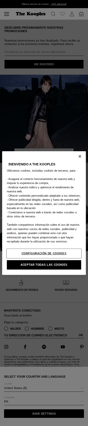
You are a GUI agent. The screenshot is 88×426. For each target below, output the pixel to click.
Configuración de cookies (44, 253)
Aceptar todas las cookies (44, 264)
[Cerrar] (80, 156)
